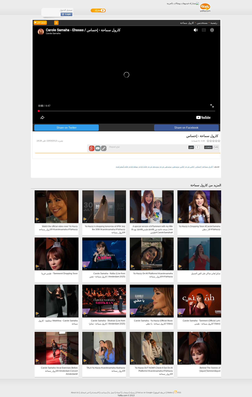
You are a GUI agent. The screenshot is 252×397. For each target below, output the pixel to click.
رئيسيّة (132, 393)
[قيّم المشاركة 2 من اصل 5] (216, 140)
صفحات (126, 393)
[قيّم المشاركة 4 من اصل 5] (210, 140)
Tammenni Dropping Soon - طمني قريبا (59, 273)
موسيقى (175, 167)
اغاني (182, 167)
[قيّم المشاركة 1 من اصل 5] (219, 140)
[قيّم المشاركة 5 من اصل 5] (208, 140)
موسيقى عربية (165, 167)
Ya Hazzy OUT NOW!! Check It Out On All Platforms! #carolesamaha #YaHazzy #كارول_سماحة (154, 371)
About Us (75, 393)
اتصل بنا (112, 393)
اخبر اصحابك (85, 393)
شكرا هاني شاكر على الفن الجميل (205, 273)
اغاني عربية (189, 167)
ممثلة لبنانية (133, 167)
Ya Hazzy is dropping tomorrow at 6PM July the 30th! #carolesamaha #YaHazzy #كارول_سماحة (105, 229)
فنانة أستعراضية (122, 167)
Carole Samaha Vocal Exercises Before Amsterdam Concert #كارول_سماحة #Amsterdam (59, 371)
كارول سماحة (207, 167)
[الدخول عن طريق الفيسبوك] (66, 15)
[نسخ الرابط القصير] (103, 148)
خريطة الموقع (160, 393)
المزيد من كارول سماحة (205, 185)
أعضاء (118, 393)
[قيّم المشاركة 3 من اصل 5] (213, 140)
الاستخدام (95, 393)
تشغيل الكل (41, 23)
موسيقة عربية (153, 167)
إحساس (198, 167)
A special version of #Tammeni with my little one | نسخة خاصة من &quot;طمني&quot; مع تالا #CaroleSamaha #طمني (152, 229)
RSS (179, 393)
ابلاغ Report (114, 147)
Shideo (170, 393)
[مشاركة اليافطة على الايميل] (97, 148)
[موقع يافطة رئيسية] (205, 12)
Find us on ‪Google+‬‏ (145, 393)
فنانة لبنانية (143, 167)
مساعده (103, 393)
